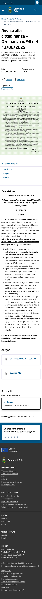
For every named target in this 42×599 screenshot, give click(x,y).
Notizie (4, 518)
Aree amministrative (9, 473)
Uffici (3, 476)
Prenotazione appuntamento (12, 573)
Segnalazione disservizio (11, 576)
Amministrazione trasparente (13, 581)
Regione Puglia (9, 3)
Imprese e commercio (9, 501)
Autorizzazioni (7, 498)
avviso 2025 (15, 372)
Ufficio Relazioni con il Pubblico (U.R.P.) (16, 563)
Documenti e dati (8, 484)
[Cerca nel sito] (35, 10)
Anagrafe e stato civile (10, 496)
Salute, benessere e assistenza (13, 504)
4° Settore (8, 402)
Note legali (5, 587)
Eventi (4, 538)
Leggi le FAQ (6, 570)
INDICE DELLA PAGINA (10, 164)
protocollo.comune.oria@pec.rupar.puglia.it (22, 566)
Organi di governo (8, 470)
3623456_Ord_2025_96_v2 (23, 358)
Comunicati (5, 521)
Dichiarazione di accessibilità (12, 590)
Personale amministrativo (11, 482)
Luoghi (4, 535)
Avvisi (3, 524)
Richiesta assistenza (9, 579)
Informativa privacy (9, 584)
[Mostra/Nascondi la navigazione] (2, 9)
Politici (4, 479)
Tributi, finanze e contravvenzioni (14, 507)
